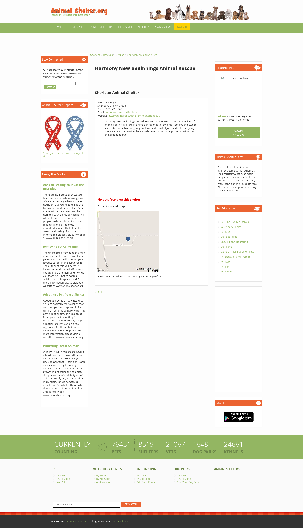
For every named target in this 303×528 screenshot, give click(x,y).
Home (57, 27)
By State (60, 475)
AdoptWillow (238, 133)
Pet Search (75, 27)
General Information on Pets (237, 251)
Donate (182, 27)
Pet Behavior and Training (236, 256)
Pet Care (226, 261)
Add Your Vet (104, 482)
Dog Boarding (229, 236)
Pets (56, 469)
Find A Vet (125, 27)
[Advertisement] (151, 40)
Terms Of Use (120, 521)
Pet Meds (226, 231)
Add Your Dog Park (188, 482)
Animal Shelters (101, 27)
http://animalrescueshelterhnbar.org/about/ (134, 115)
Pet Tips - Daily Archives (235, 221)
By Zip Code (63, 478)
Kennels (144, 27)
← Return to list (104, 292)
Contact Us (163, 27)
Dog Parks (226, 246)
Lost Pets (61, 482)
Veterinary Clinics (231, 227)
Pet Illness (227, 271)
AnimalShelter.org (76, 521)
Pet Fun (225, 266)
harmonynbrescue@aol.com (121, 112)
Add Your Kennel (146, 482)
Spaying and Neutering (234, 241)
